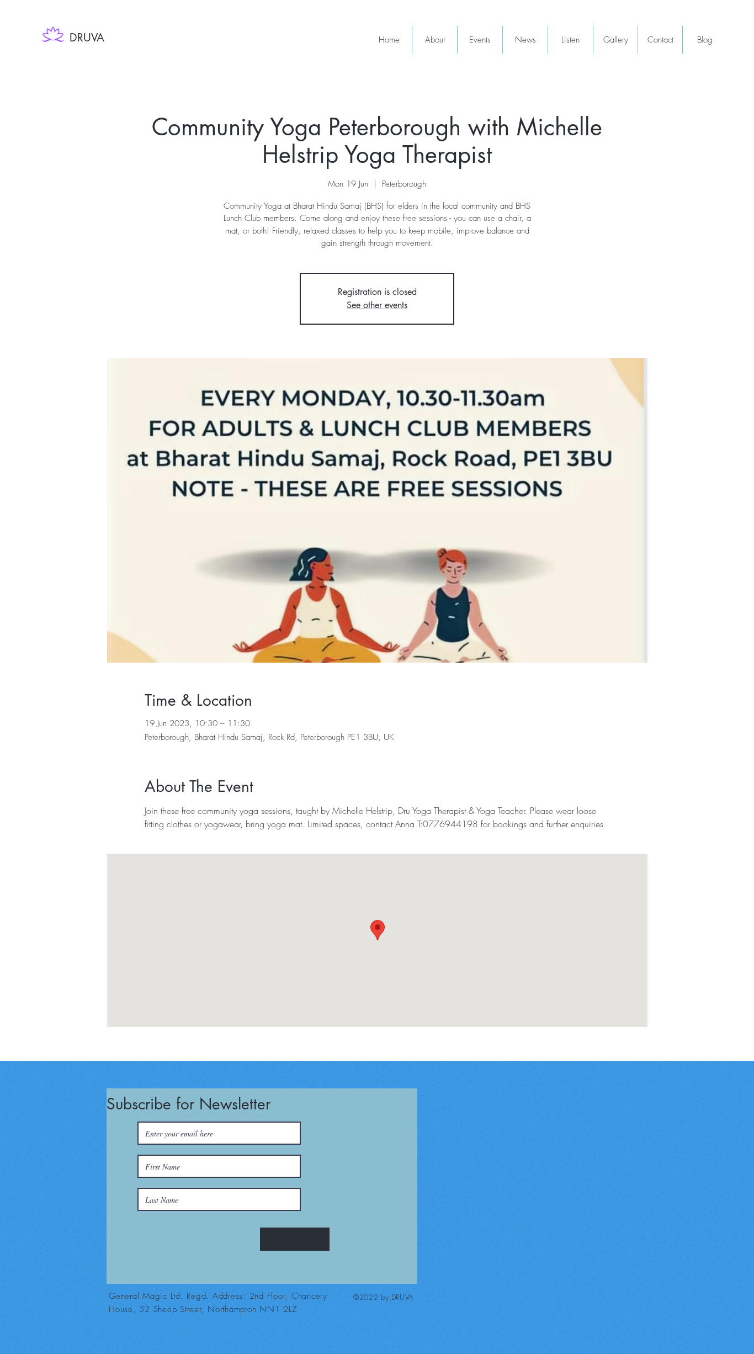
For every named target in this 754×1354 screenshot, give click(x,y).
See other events (377, 305)
